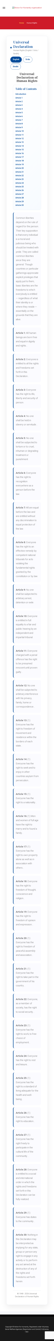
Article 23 (19, 179)
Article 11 (19, 135)
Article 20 (19, 168)
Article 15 (19, 149)
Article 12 (19, 138)
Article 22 (19, 175)
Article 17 (19, 157)
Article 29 (19, 201)
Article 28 (19, 197)
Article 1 (19, 98)
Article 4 (19, 109)
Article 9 (19, 127)
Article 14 (19, 146)
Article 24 (19, 183)
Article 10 (19, 131)
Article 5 (19, 112)
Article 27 (19, 194)
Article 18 (19, 160)
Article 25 (19, 186)
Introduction (20, 94)
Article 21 (19, 172)
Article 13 (19, 142)
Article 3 (19, 105)
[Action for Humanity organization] (27, 7)
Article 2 (19, 101)
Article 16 (19, 153)
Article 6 (19, 116)
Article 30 (19, 205)
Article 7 (19, 120)
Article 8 (19, 123)
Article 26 (19, 190)
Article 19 (19, 164)
